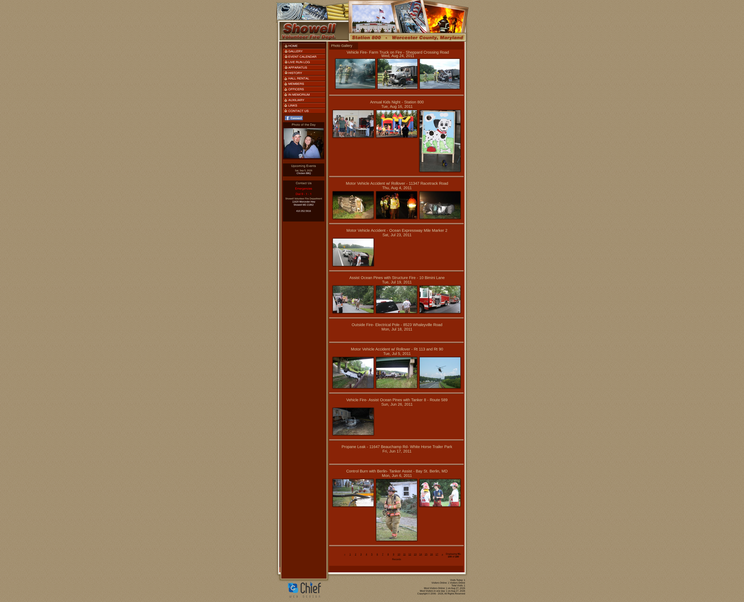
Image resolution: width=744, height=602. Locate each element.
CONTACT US (304, 110)
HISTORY (304, 72)
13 (415, 554)
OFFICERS (304, 89)
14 (420, 554)
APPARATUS (304, 67)
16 (431, 554)
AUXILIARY (304, 100)
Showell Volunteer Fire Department (309, 31)
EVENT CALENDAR (304, 56)
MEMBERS (304, 83)
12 (409, 554)
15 (426, 554)
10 (399, 554)
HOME (304, 45)
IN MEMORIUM (304, 94)
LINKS (304, 105)
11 (404, 554)
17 (437, 554)
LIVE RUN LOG (304, 62)
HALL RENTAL (304, 78)
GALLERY (304, 51)
